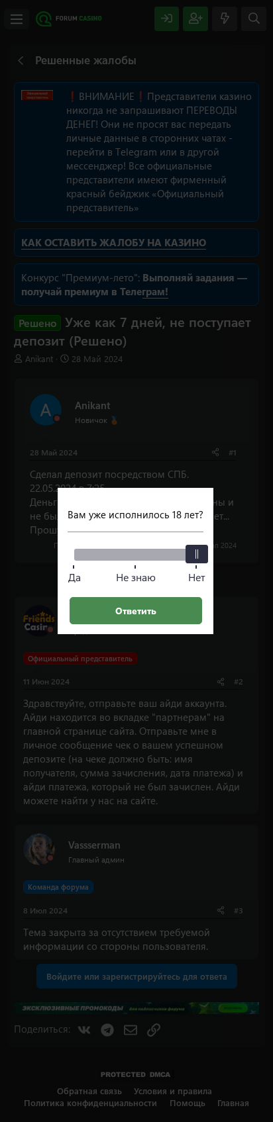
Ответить (135, 610)
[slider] (197, 554)
